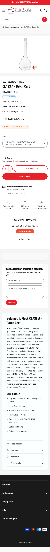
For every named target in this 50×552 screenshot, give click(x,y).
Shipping (16, 161)
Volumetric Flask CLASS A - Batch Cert (25, 27)
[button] (4, 10)
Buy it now (25, 176)
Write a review (25, 231)
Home (7, 27)
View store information (16, 193)
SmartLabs (27, 542)
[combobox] (25, 19)
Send (10, 302)
